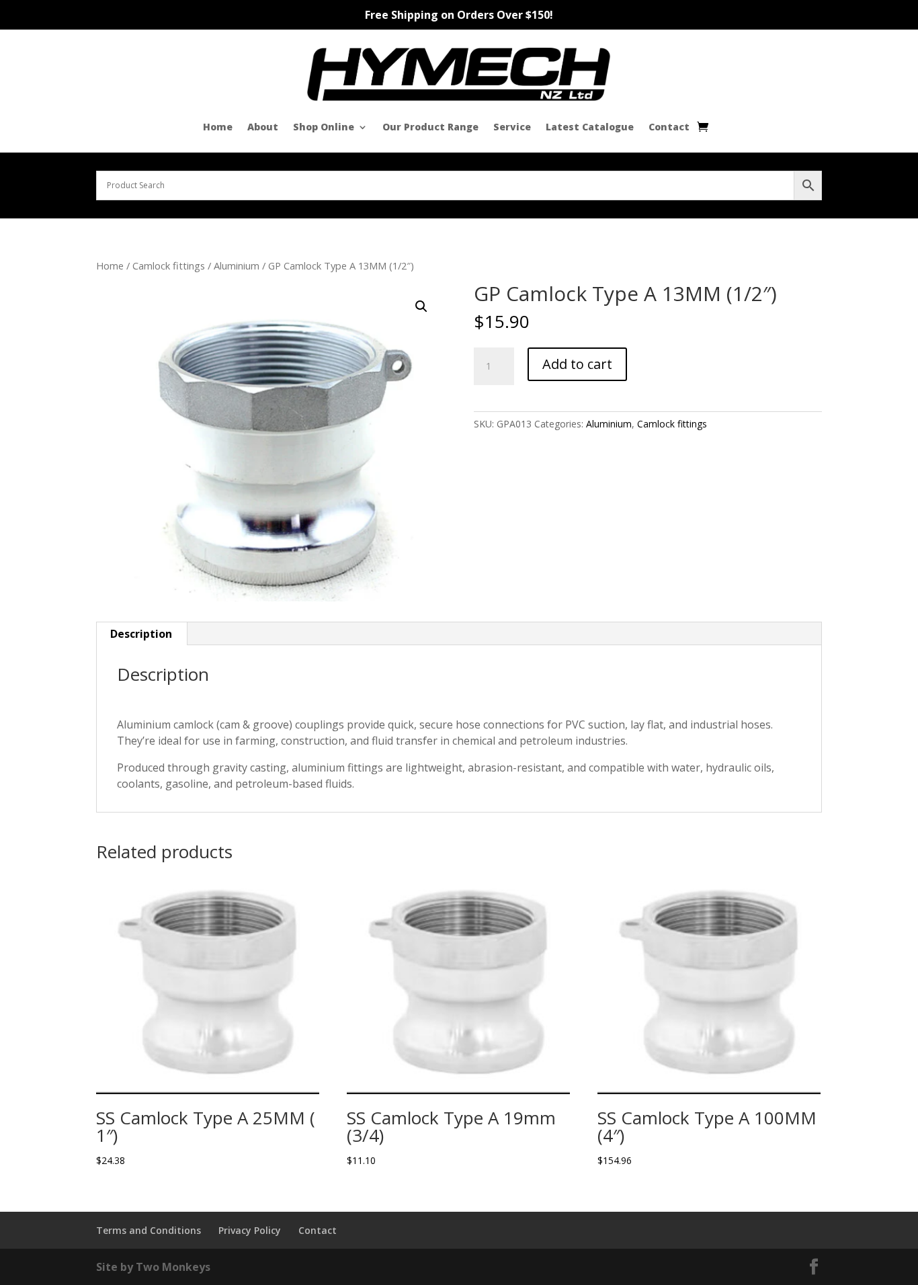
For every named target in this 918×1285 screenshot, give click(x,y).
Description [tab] (141, 633)
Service (512, 126)
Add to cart (577, 364)
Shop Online (323, 126)
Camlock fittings (168, 265)
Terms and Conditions (148, 1230)
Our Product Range (430, 126)
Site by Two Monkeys (153, 1266)
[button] (421, 306)
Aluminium (236, 265)
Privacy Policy (249, 1230)
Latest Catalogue (590, 126)
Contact (669, 126)
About (262, 126)
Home (218, 126)
